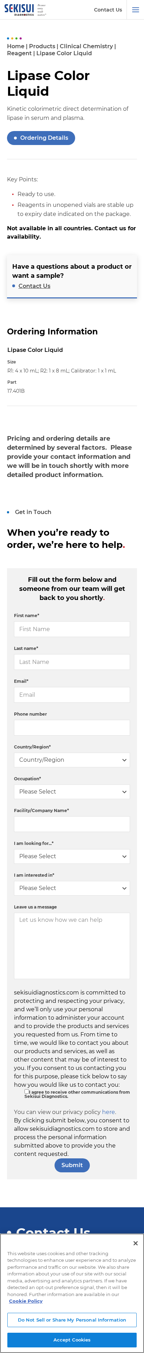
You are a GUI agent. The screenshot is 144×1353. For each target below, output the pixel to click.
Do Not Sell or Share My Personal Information (72, 1320)
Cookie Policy (26, 1301)
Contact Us (108, 10)
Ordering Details (44, 138)
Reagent (19, 53)
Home (15, 46)
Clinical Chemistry (86, 46)
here (108, 1111)
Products (42, 46)
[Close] (135, 1243)
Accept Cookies (72, 1340)
